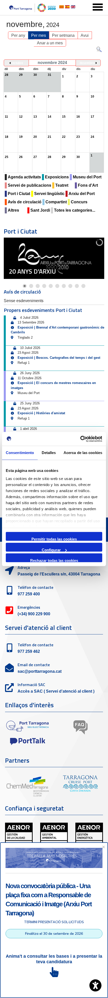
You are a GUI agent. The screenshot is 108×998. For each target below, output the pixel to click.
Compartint (56, 202)
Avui (85, 35)
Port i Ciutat (19, 193)
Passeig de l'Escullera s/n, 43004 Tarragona (59, 574)
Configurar (51, 550)
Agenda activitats (24, 177)
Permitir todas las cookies (54, 539)
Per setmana (63, 35)
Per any (18, 35)
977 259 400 (29, 594)
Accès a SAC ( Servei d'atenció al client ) (56, 691)
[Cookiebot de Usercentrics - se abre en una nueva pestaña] (80, 439)
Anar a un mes (50, 43)
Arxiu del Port (82, 193)
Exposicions (57, 177)
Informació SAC (31, 685)
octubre (17, 63)
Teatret (61, 185)
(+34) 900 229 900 (34, 614)
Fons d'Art (88, 185)
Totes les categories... (74, 210)
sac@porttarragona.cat (40, 671)
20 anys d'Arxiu (32, 271)
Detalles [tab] (49, 452)
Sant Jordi (40, 210)
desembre (87, 63)
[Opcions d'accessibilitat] (95, 985)
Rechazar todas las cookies (54, 560)
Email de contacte (34, 665)
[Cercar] (99, 50)
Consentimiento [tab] (20, 452)
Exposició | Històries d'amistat (41, 413)
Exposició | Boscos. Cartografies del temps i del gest (59, 358)
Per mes (38, 35)
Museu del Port (87, 177)
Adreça (24, 567)
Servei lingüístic (49, 193)
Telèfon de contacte (35, 587)
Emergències (29, 607)
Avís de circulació (24, 202)
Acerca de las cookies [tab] (83, 452)
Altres (13, 210)
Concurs (79, 202)
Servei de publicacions (29, 185)
